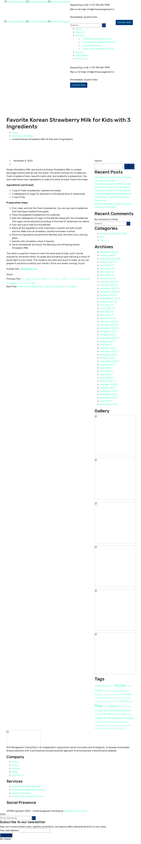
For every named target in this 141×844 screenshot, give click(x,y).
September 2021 (109, 338)
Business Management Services (28, 789)
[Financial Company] (15, 1)
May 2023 (106, 272)
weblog (115, 718)
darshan (127, 691)
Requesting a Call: (79, 5)
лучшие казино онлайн (116, 725)
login (131, 701)
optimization (117, 710)
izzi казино (118, 698)
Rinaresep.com (29, 269)
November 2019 (109, 394)
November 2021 (109, 331)
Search (98, 160)
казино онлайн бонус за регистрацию (109, 722)
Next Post (11, 286)
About (15, 765)
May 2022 (106, 311)
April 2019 (106, 401)
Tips (103, 240)
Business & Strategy (22, 136)
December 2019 (109, 391)
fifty (116, 694)
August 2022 (108, 301)
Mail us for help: (78, 9)
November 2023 (109, 252)
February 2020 (108, 384)
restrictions (108, 714)
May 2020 (106, 374)
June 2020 (106, 371)
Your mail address (9, 830)
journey (125, 701)
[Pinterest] (19, 274)
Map (98, 705)
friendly (127, 694)
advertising (101, 685)
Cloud (99, 690)
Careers (16, 768)
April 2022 (107, 315)
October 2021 (108, 335)
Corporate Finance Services (26, 786)
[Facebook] (14, 274)
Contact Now (79, 85)
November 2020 (109, 354)
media (112, 706)
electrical (105, 694)
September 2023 (110, 258)
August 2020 (107, 364)
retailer (117, 714)
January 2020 (108, 387)
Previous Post (13, 279)
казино (130, 718)
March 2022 (108, 318)
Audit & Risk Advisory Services (28, 796)
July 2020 (106, 368)
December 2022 (109, 288)
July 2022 (107, 305)
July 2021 (106, 344)
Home (15, 132)
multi (129, 706)
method (120, 706)
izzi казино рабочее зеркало (109, 701)
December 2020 (109, 351)
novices (99, 710)
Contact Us (81, 58)
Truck (107, 718)
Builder (120, 685)
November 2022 (110, 291)
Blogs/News (82, 55)
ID (102, 237)
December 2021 (109, 328)
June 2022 (107, 308)
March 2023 (108, 278)
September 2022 (110, 298)
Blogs (15, 771)
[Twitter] (16, 274)
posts (128, 710)
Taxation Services (21, 793)
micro (125, 706)
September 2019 (109, 397)
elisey (112, 694)
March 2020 (107, 381)
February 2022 (109, 321)
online (106, 710)
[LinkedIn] (21, 274)
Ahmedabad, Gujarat (81, 17)
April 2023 (107, 275)
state (130, 714)
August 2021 (107, 341)
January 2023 (109, 285)
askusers (110, 686)
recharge (98, 714)
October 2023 (108, 255)
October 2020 (108, 358)
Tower (99, 718)
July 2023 (107, 265)
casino (129, 686)
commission (107, 691)
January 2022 (109, 325)
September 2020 (109, 361)
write (122, 718)
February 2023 (109, 282)
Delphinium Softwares (75, 811)
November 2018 (109, 404)
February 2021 (108, 348)
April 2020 (106, 378)
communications (118, 691)
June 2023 (107, 268)
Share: (9, 274)
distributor (98, 694)
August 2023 (108, 262)
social (124, 714)
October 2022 (109, 295)
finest (120, 694)
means (105, 706)
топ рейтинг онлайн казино (115, 729)
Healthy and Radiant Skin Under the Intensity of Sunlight (47, 286)
